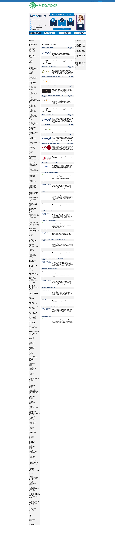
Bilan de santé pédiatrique (33, 68)
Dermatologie (31, 166)
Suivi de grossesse (32, 450)
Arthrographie (31, 55)
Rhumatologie (31, 418)
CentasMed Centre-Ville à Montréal (48, 287)
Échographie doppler (32, 187)
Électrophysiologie (32, 199)
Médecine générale (32, 318)
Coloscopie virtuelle (32, 138)
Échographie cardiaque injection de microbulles (33, 186)
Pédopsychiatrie (32, 363)
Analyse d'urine (31, 49)
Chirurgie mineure (32, 122)
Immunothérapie (32, 262)
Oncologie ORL (31, 347)
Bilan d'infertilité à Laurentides (80, 46)
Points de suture (32, 377)
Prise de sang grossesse (33, 389)
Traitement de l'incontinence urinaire (34, 497)
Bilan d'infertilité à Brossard (80, 41)
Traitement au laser (32, 487)
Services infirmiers (32, 432)
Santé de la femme (32, 419)
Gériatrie (30, 245)
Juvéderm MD (31, 289)
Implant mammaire (32, 264)
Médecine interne (32, 321)
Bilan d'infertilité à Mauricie (79, 50)
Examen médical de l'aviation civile (34, 216)
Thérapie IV (31, 479)
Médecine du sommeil (33, 312)
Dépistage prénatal (32, 165)
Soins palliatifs (31, 442)
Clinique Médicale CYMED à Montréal (49, 66)
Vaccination (31, 520)
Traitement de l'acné (32, 490)
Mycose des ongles (32, 334)
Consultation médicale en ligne (34, 142)
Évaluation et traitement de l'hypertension (34, 211)
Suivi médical (31, 453)
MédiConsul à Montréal (46, 181)
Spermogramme (32, 446)
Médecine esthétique (32, 316)
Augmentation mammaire (33, 63)
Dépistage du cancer (32, 156)
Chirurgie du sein (32, 112)
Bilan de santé (31, 67)
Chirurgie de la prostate (33, 93)
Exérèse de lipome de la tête (34, 225)
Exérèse (30, 221)
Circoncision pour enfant (33, 132)
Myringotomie (31, 335)
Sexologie (31, 433)
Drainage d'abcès (32, 176)
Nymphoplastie (31, 343)
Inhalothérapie (31, 277)
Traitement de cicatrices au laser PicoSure (34, 489)
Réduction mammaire (33, 410)
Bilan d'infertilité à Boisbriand (80, 40)
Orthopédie (31, 352)
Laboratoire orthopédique (33, 293)
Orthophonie (31, 353)
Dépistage (31, 153)
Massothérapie (31, 307)
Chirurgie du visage (32, 115)
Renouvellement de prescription (32, 412)
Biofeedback (31, 72)
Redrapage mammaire (33, 408)
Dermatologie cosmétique (33, 168)
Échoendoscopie (32, 179)
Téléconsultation (32, 456)
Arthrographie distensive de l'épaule (34, 57)
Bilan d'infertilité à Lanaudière (80, 43)
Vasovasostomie (32, 524)
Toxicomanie (31, 486)
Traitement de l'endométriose (34, 493)
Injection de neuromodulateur (34, 280)
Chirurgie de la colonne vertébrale (33, 89)
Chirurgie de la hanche (33, 90)
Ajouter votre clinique (51, 10)
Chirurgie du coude (32, 106)
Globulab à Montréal (45, 297)
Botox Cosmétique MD (33, 77)
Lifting (30, 297)
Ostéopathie (31, 354)
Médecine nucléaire (32, 323)
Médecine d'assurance (33, 309)
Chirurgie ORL (31, 124)
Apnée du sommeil (32, 52)
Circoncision (31, 128)
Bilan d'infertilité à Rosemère (80, 56)
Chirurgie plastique (32, 127)
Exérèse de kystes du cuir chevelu (33, 223)
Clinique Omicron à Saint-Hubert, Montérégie (50, 105)
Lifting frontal (31, 302)
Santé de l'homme (32, 421)
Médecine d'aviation (32, 311)
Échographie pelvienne (33, 193)
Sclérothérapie (31, 428)
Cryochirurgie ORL (32, 146)
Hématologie (31, 251)
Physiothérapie (31, 370)
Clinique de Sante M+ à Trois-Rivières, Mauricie (50, 162)
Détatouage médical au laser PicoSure (34, 174)
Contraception (31, 143)
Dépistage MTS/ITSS (33, 164)
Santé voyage (31, 427)
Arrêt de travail (31, 54)
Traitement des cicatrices (33, 500)
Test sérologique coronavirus (34, 475)
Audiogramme (31, 60)
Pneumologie (31, 373)
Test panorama (31, 469)
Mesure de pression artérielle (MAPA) (34, 332)
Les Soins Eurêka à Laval (46, 316)
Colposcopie (31, 139)
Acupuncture (31, 41)
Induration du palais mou (33, 265)
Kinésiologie (31, 290)
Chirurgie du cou (32, 105)
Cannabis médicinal (32, 79)
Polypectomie (31, 380)
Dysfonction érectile (32, 177)
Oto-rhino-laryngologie (33, 356)
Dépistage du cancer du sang (34, 159)
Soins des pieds (32, 438)
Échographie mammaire (33, 188)
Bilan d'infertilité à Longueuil (80, 49)
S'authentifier (100, 1)
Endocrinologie (31, 200)
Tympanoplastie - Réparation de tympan (34, 512)
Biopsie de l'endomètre (33, 74)
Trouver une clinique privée (36, 10)
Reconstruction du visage (33, 407)
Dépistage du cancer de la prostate (33, 158)
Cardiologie (31, 81)
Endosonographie (32, 205)
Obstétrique (31, 344)
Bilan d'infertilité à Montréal (80, 52)
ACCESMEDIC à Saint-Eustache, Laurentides (50, 172)
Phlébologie (31, 367)
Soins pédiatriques (32, 443)
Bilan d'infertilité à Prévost (79, 54)
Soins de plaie (31, 437)
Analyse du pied (32, 48)
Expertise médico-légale (33, 231)
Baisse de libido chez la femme (33, 65)
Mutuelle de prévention (33, 333)
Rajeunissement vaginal (33, 405)
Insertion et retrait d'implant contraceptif (34, 288)
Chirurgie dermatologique (33, 99)
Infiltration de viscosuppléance (34, 274)
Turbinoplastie (31, 510)
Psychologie (31, 401)
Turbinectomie (31, 509)
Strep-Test (31, 448)
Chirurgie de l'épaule (32, 95)
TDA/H (30, 455)
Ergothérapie (31, 209)
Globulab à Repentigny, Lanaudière (48, 153)
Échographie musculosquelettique (32, 190)
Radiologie (31, 403)
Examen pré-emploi (32, 217)
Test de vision (31, 468)
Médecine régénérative (33, 327)
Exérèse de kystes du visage (34, 224)
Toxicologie (31, 484)
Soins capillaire (31, 436)
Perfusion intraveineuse (33, 365)
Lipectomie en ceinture (33, 303)
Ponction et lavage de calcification (33, 383)
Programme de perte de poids (34, 393)
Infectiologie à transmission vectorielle (34, 268)
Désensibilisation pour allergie (34, 170)
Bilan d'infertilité (33, 69)
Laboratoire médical (32, 292)
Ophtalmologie (31, 348)
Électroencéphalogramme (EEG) (33, 198)
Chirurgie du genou (32, 107)
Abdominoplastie (32, 40)
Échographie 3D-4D (32, 181)
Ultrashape (31, 514)
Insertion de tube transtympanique (32, 286)
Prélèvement (31, 386)
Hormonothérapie (32, 254)
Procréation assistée (32, 390)
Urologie (30, 516)
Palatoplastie (31, 359)
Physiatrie (31, 369)
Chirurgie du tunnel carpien (33, 114)
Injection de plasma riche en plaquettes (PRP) (34, 282)
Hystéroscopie (31, 259)
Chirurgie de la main (32, 92)
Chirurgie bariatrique (32, 86)
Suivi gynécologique (32, 452)
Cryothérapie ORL (32, 148)
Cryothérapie (31, 147)
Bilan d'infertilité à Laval (79, 47)
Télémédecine (31, 457)
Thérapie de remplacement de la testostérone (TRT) (34, 478)
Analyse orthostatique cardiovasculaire (33, 51)
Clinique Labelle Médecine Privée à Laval (49, 268)
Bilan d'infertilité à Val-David (80, 69)
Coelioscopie (31, 134)
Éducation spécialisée (33, 194)
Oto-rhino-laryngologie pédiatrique (33, 358)
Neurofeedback (31, 338)
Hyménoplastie (31, 257)
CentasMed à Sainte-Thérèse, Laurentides (49, 201)
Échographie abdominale (33, 182)
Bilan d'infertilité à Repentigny (80, 55)
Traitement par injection (33, 508)
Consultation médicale (33, 141)
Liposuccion (31, 304)
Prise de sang (31, 387)
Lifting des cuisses (32, 299)
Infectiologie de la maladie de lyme (34, 270)
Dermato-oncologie (32, 169)
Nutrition (30, 342)
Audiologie (31, 61)
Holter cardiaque (32, 253)
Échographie (31, 180)
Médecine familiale (32, 317)
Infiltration (31, 272)
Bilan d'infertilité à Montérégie (80, 51)
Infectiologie (31, 266)
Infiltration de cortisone (33, 273)
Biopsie (30, 73)
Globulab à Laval (45, 191)
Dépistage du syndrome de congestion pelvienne (33, 163)
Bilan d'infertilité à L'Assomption (78, 45)
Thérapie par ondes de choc (34, 481)
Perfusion (30, 364)
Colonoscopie (31, 136)
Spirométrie (31, 447)
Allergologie (31, 45)
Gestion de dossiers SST (33, 246)
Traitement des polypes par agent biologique (34, 502)
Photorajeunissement (32, 368)
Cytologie (30, 152)
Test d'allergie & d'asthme (33, 462)
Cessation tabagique (32, 83)
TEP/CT (30, 458)
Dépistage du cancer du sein (34, 160)
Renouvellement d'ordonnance (34, 413)
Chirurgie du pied (32, 110)
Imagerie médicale (32, 260)
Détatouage (31, 171)
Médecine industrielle (32, 319)
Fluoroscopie (31, 236)
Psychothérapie (32, 402)
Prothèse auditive (32, 396)
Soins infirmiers (32, 441)
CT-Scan (30, 149)
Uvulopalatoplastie (32, 519)
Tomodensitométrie (32, 483)
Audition (30, 62)
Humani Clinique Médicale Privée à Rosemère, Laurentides (53, 85)
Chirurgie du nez (32, 109)
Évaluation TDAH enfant (33, 214)
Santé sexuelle (31, 426)
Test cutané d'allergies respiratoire (33, 461)
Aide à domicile (31, 43)
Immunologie (31, 261)
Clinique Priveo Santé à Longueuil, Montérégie (50, 133)
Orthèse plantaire (32, 349)
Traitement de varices (33, 504)
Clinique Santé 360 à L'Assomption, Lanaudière (50, 143)
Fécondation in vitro (32, 234)
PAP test (30, 360)
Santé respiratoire (32, 424)
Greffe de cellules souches (33, 248)
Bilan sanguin (31, 71)
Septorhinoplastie (32, 431)
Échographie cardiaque (33, 184)
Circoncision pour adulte (33, 129)
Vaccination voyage (32, 521)
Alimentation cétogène (33, 44)
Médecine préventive (32, 326)
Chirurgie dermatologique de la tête (34, 101)
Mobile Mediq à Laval (46, 124)
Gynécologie (31, 249)
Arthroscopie (31, 58)
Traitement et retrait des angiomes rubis (33, 506)
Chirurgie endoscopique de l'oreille (33, 117)
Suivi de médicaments (33, 451)
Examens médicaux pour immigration (33, 219)
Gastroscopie (31, 244)
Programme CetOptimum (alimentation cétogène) (33, 392)
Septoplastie (31, 429)
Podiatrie (30, 374)
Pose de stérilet (32, 385)
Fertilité (30, 235)
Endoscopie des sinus (33, 204)
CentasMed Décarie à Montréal (47, 210)
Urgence (30, 515)
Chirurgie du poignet (32, 111)
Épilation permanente (32, 208)
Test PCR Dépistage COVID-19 (34, 471)
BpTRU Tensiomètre (32, 78)
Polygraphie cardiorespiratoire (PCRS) (34, 379)
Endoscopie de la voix (33, 203)
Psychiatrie (31, 398)
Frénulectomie (31, 239)
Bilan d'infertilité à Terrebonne (80, 65)
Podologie (31, 375)
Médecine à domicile (32, 308)
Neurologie (31, 339)
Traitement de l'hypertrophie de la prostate (34, 495)
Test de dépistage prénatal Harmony (33, 465)
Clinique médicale (32, 133)
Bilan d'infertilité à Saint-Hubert (80, 62)
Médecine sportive (32, 328)
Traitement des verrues (33, 503)
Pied (30, 372)
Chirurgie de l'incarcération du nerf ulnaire (34, 98)
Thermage (31, 482)
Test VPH (31, 476)
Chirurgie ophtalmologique (33, 123)
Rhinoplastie (31, 417)
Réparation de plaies (32, 414)
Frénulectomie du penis (33, 240)
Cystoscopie (31, 151)
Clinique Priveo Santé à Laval (47, 47)
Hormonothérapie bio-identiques (33, 256)
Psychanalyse (31, 397)
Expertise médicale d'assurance (32, 229)
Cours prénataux (32, 144)
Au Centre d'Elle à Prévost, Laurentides (49, 229)
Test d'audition (31, 463)
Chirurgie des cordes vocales (34, 102)
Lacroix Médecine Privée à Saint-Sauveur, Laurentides (52, 306)
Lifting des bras (31, 298)
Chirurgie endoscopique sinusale (33, 119)
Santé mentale (31, 423)
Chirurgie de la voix (32, 94)
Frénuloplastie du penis (33, 241)
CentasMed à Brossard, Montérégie (48, 249)
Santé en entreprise (32, 422)
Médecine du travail (32, 313)
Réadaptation (31, 406)
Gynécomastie (31, 250)
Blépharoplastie (31, 76)
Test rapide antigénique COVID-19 (33, 473)
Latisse (30, 294)
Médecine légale (32, 322)
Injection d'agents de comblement (32, 279)
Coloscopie (31, 137)
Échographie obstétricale (33, 192)
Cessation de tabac (32, 82)
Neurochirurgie (31, 337)
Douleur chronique (32, 175)
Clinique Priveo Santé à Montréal (48, 114)
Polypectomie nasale (32, 381)
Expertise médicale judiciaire (34, 230)
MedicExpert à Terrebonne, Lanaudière (49, 220)
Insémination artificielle (33, 284)
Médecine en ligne (32, 314)
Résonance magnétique (33, 416)
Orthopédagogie (32, 351)
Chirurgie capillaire (32, 87)
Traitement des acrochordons (34, 498)
